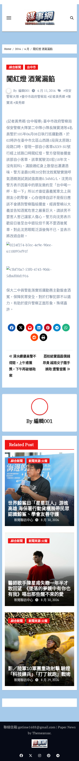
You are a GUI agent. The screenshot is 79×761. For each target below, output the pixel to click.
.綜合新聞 (14, 67)
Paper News (67, 727)
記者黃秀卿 (57, 96)
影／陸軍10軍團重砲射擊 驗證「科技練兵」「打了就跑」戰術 (39, 671)
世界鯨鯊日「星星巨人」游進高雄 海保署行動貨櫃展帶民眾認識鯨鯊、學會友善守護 (38, 508)
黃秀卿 (20, 102)
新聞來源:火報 (38, 461)
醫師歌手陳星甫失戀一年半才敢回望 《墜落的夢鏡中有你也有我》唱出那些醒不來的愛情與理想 (39, 591)
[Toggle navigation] (8, 18)
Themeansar (41, 733)
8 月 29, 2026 (50, 680)
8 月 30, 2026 (50, 520)
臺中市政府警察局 (34, 96)
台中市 (31, 67)
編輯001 (24, 90)
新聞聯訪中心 (24, 520)
